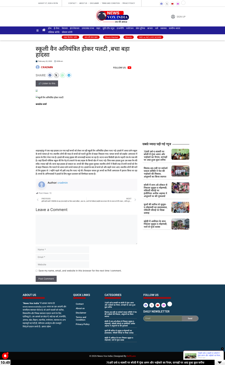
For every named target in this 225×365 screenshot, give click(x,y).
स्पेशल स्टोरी (67, 32)
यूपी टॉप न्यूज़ (108, 28)
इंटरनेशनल (74, 28)
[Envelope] (178, 4)
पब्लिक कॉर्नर (54, 32)
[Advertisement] (86, 127)
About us (83, 3)
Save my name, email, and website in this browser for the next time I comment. (80, 270)
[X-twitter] (167, 4)
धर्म (156, 28)
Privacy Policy (129, 3)
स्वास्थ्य (163, 28)
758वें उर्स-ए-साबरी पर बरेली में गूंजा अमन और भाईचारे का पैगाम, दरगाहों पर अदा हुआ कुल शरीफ (155, 155)
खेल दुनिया (140, 28)
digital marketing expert (76, 326)
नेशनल (65, 28)
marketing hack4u (28, 335)
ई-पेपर (56, 28)
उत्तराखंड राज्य (88, 28)
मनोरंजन (129, 28)
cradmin (63, 182)
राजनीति (120, 28)
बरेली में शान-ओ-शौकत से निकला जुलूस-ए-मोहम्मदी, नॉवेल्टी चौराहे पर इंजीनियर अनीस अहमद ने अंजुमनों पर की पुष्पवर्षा (155, 190)
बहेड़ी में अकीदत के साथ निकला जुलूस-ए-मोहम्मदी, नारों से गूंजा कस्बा (155, 224)
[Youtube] (172, 4)
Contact (72, 3)
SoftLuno (131, 356)
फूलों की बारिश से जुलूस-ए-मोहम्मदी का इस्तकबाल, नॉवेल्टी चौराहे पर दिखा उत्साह (155, 208)
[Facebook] (161, 4)
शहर (98, 28)
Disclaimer (94, 3)
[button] (50, 75)
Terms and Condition (111, 3)
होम (49, 28)
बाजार (150, 28)
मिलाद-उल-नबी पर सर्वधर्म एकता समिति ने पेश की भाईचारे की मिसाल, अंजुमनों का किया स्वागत (155, 172)
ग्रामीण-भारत (174, 28)
